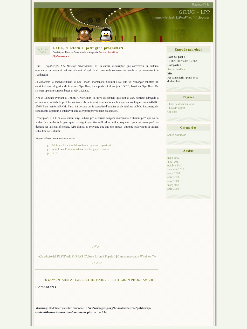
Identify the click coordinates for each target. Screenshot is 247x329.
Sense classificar (109, 52)
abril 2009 (173, 181)
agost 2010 (173, 173)
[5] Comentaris (61, 56)
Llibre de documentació (180, 104)
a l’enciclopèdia (70, 145)
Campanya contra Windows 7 (135, 256)
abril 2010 (173, 177)
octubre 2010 (174, 165)
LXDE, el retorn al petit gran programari (88, 47)
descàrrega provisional (96, 149)
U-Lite (54, 145)
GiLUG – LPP (194, 11)
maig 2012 (173, 157)
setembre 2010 (175, 169)
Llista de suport (176, 108)
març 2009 (173, 185)
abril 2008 (173, 189)
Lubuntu (55, 149)
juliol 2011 (173, 161)
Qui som (172, 111)
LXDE (54, 153)
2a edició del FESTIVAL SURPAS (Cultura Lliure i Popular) (77, 256)
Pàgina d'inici (201, 4)
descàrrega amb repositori (96, 145)
